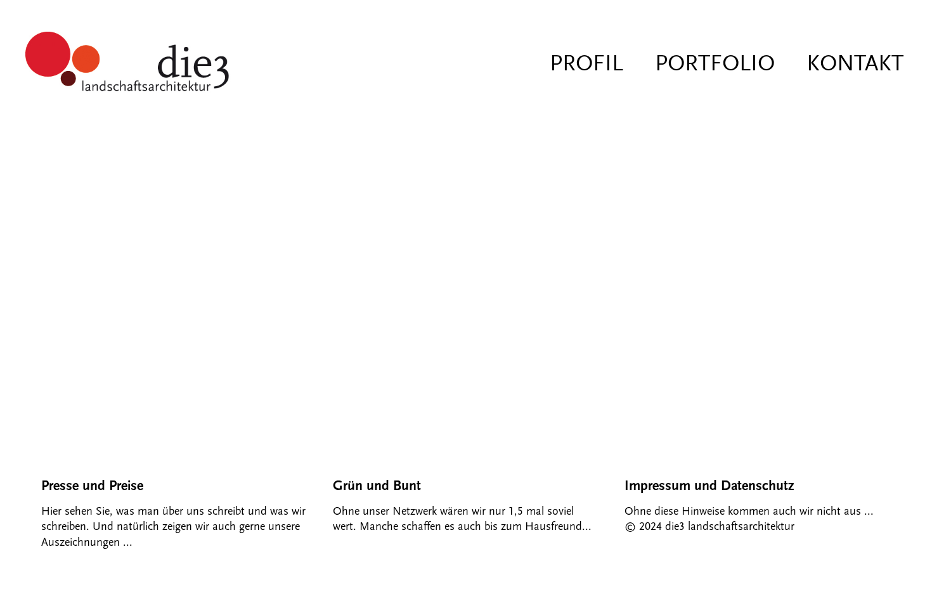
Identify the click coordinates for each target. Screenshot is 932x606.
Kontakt (854, 63)
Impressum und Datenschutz (709, 486)
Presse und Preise (92, 486)
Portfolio (715, 63)
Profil (586, 63)
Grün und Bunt (377, 486)
